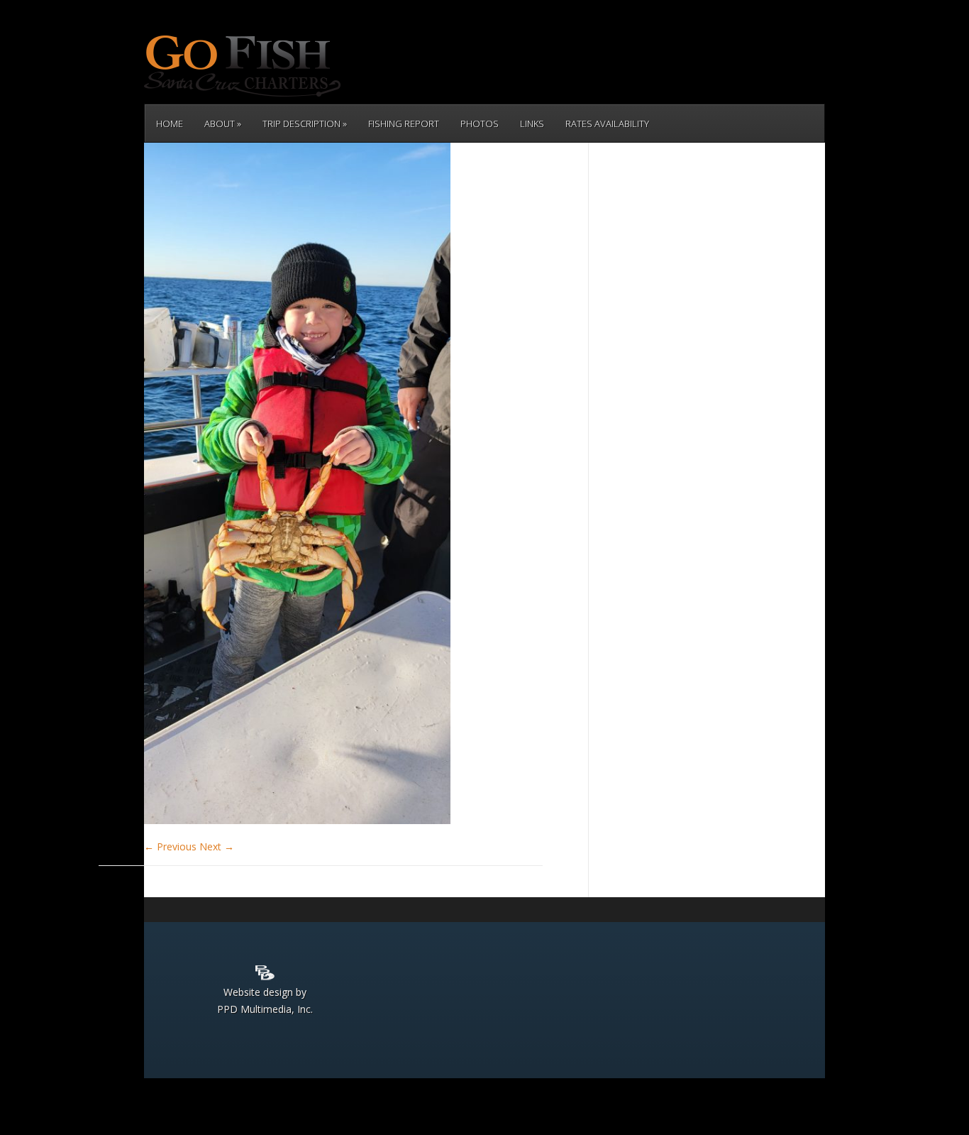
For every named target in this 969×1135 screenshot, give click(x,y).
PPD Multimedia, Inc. (265, 1009)
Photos (479, 123)
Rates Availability (607, 123)
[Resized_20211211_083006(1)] (297, 820)
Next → (216, 846)
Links (532, 123)
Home (169, 123)
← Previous (170, 846)
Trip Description (301, 123)
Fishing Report (403, 123)
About (219, 123)
